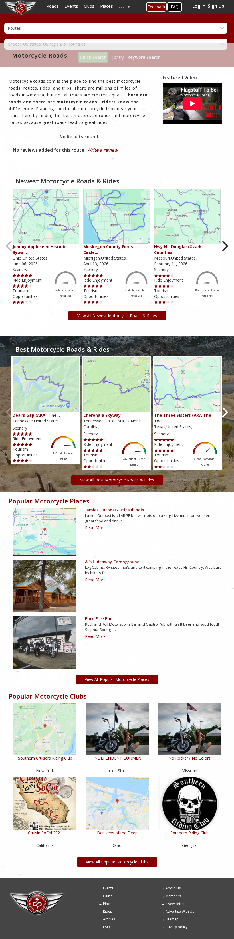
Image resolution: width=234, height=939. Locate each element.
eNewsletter (175, 903)
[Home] (37, 892)
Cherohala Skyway (102, 415)
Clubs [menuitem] (89, 6)
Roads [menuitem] (52, 6)
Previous (9, 246)
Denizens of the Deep (117, 832)
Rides (107, 911)
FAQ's (107, 926)
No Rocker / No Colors (189, 758)
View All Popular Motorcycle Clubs (117, 862)
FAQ (175, 6)
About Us (173, 888)
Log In (198, 6)
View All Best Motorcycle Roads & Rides (117, 480)
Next (225, 246)
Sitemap (172, 919)
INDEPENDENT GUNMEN (117, 758)
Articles (109, 919)
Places (108, 903)
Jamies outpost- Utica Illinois (114, 510)
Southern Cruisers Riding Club (45, 758)
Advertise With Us (180, 911)
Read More (95, 527)
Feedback (156, 6)
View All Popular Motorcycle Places (117, 679)
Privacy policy (176, 926)
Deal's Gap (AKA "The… (36, 415)
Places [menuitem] (106, 6)
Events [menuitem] (71, 6)
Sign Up (216, 6)
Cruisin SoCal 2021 (45, 832)
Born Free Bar (98, 618)
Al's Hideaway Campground (112, 561)
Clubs (107, 896)
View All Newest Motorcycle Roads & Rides (117, 315)
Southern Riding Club (189, 832)
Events (108, 888)
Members (173, 896)
